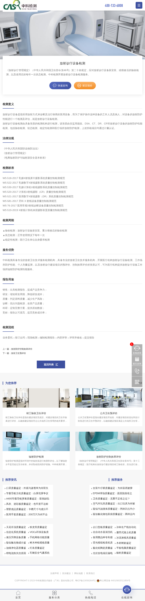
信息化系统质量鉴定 (16, 534)
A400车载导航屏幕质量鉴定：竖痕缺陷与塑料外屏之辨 (27, 500)
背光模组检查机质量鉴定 (103, 544)
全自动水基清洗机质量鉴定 (103, 534)
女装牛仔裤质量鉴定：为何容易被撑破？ (112, 490)
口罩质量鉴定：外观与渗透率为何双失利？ (27, 490)
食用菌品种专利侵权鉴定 (103, 539)
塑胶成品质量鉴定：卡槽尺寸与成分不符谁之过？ (27, 511)
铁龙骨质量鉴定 (38, 527)
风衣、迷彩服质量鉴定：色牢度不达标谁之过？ (27, 505)
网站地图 (78, 573)
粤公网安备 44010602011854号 (115, 580)
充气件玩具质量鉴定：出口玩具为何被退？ (114, 505)
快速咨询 (63, 85)
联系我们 (90, 573)
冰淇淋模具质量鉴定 (126, 539)
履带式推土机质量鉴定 (126, 534)
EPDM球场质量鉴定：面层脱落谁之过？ (112, 495)
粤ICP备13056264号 (85, 580)
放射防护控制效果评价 (21, 349)
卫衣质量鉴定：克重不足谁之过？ (111, 498)
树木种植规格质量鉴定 (40, 544)
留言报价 (87, 85)
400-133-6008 (114, 5)
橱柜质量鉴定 (123, 552)
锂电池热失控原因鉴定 (16, 555)
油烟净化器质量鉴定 (16, 549)
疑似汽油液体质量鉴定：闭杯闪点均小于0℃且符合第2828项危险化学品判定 (114, 510)
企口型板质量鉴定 (103, 527)
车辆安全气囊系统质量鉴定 (40, 554)
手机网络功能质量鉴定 (40, 539)
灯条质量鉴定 (37, 547)
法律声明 (54, 573)
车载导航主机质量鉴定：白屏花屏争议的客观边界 (27, 495)
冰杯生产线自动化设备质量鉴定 (126, 529)
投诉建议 (66, 573)
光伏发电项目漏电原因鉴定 (103, 555)
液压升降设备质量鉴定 (16, 539)
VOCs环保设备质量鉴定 (39, 534)
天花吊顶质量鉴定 (16, 527)
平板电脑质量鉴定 (126, 547)
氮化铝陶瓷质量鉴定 (103, 549)
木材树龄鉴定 (123, 543)
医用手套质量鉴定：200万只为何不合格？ (27, 516)
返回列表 (49, 364)
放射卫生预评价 (18, 353)
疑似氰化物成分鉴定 (16, 544)
